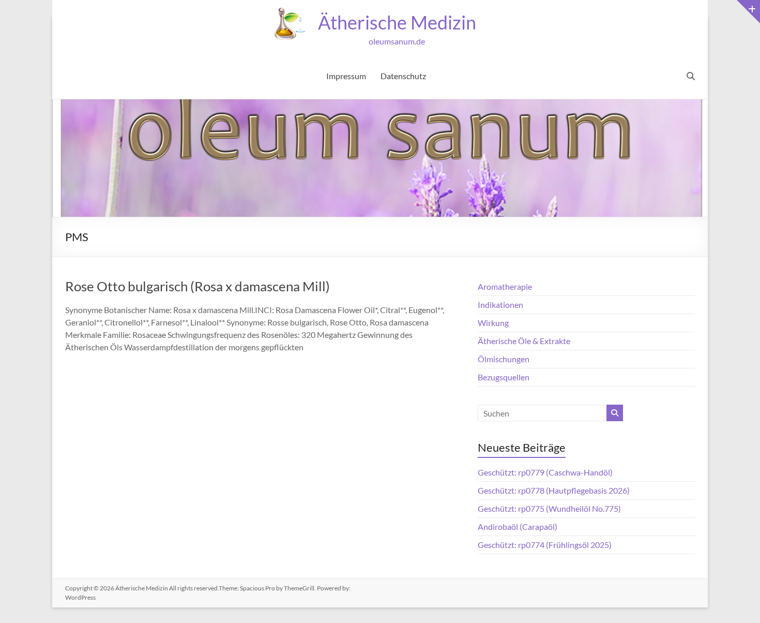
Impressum (346, 76)
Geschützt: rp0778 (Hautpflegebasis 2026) (554, 490)
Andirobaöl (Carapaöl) (517, 526)
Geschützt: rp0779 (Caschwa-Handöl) (545, 472)
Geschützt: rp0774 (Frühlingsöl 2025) (545, 545)
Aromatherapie (505, 286)
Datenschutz (403, 76)
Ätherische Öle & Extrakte (524, 341)
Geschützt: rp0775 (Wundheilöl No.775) (549, 508)
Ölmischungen (503, 359)
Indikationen (500, 304)
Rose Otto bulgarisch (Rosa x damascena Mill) (197, 286)
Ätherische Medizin (397, 22)
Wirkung (493, 323)
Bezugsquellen (503, 377)
